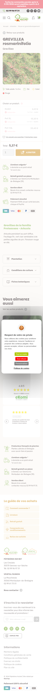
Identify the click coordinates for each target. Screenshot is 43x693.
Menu (4, 17)
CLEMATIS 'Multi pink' (22, 342)
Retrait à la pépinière (21, 179)
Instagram (31, 10)
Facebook (28, 10)
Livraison (21, 167)
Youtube (38, 10)
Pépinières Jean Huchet (21, 17)
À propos (21, 449)
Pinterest (35, 10)
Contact (21, 483)
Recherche (9, 17)
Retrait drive (21, 472)
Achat (21, 202)
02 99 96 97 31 (12, 11)
